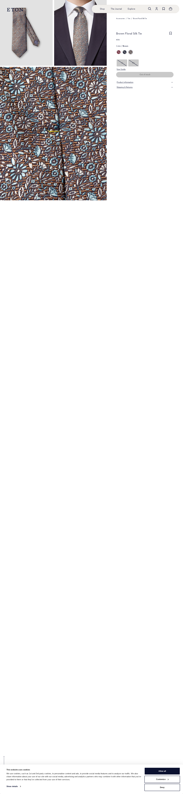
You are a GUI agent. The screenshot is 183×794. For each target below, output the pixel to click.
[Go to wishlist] (163, 8)
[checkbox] (170, 34)
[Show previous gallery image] (3, 762)
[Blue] (125, 52)
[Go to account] (156, 8)
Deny (162, 787)
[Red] (119, 52)
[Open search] (149, 8)
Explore (131, 9)
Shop (102, 9)
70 (122, 63)
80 (133, 63)
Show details (12, 786)
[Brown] (131, 52)
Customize (161, 779)
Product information (125, 82)
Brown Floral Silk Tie (140, 18)
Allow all (162, 771)
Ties (128, 18)
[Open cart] (170, 8)
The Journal (116, 9)
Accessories (120, 18)
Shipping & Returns (125, 87)
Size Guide (121, 69)
